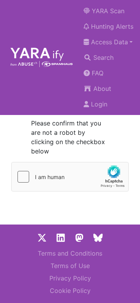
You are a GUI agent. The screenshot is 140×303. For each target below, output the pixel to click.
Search (102, 57)
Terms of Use (70, 266)
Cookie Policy (70, 290)
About (101, 88)
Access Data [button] (108, 42)
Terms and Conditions (70, 253)
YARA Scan (107, 11)
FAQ (96, 73)
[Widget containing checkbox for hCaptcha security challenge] (70, 177)
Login (98, 104)
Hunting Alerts (111, 26)
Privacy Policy (70, 278)
